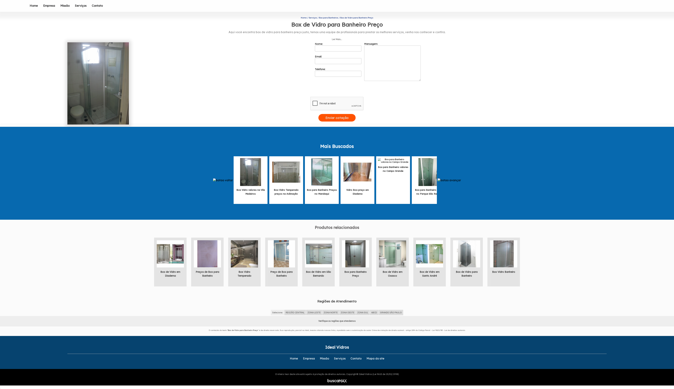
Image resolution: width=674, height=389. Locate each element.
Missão (65, 5)
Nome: (319, 43)
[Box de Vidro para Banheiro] (466, 253)
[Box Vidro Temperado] (244, 253)
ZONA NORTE (331, 312)
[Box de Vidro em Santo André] (429, 253)
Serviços (81, 5)
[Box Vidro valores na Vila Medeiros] (251, 172)
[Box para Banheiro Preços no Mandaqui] (322, 172)
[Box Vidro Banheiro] (503, 253)
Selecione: (277, 312)
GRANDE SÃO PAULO (391, 312)
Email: (319, 56)
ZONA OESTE (347, 312)
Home (34, 5)
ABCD (374, 312)
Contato (97, 5)
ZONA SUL (362, 312)
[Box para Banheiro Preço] (355, 253)
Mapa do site (375, 358)
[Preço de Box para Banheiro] (281, 253)
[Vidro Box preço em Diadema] (357, 172)
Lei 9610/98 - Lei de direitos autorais (448, 330)
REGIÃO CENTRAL (295, 312)
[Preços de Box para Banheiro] (207, 253)
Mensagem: (371, 43)
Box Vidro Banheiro (503, 271)
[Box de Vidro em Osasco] (392, 253)
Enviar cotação (337, 118)
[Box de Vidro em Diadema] (170, 253)
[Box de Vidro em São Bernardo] (318, 253)
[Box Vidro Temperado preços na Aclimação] (286, 172)
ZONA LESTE (314, 312)
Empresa (49, 5)
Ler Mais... (337, 39)
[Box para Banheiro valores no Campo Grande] (393, 160)
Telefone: (320, 69)
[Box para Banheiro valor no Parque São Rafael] (429, 172)
